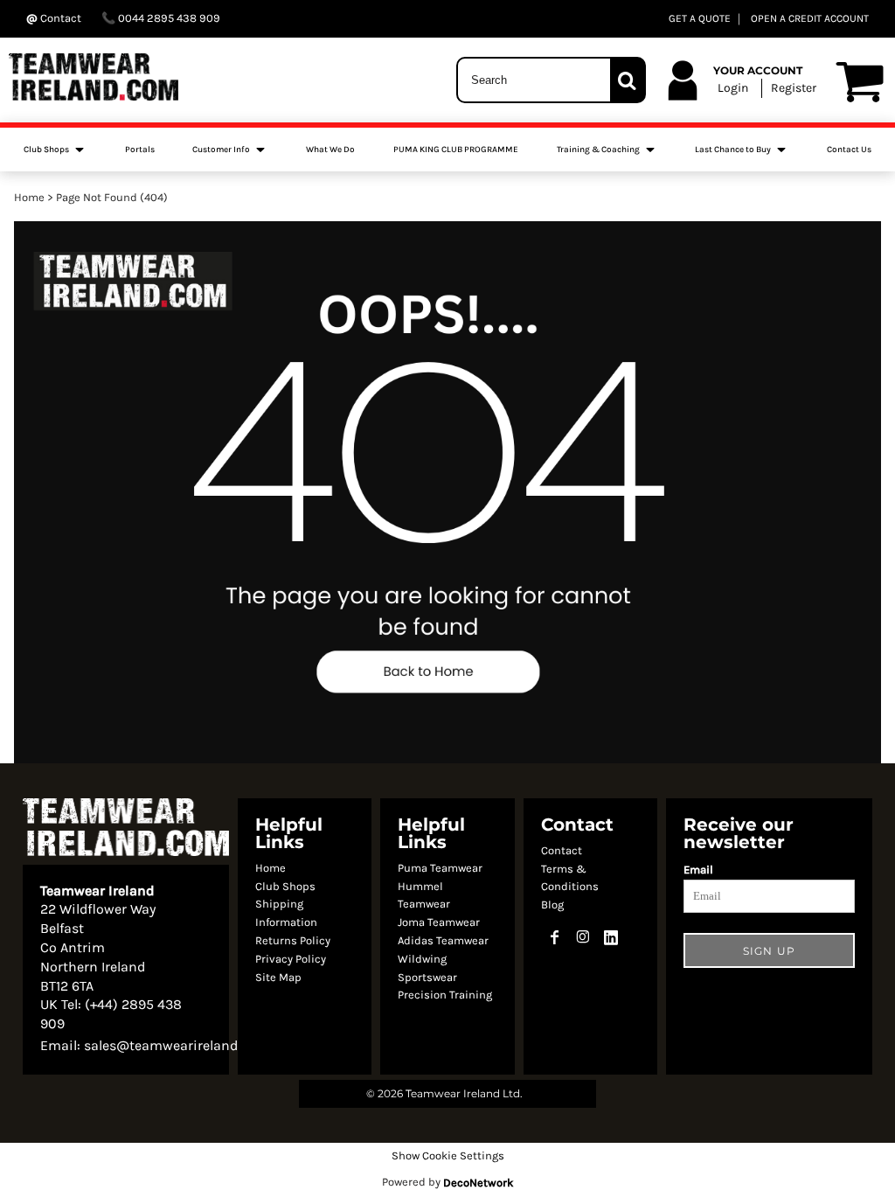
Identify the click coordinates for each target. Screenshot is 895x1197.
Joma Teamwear (439, 922)
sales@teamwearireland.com (176, 1045)
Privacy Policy (290, 958)
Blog (552, 904)
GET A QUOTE (700, 18)
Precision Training (445, 994)
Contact (561, 850)
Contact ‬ (61, 17)
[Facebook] (555, 937)
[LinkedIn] (611, 937)
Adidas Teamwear (443, 940)
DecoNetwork (478, 1182)
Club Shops (285, 886)
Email (698, 869)
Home (29, 197)
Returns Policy (292, 940)
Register (793, 87)
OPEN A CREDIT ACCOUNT (810, 18)
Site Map (278, 977)
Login (733, 87)
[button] (55, 149)
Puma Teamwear (440, 867)
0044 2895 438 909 (167, 17)
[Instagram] (583, 937)
